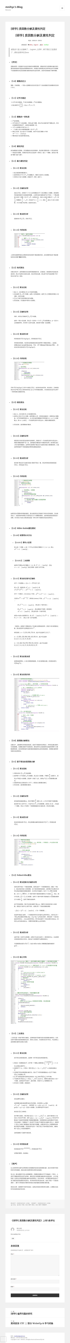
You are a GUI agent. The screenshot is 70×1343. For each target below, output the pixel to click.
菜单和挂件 (62, 10)
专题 (23, 1205)
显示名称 (13, 1279)
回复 (13, 1238)
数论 (33, 1205)
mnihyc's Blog (14, 7)
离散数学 (44, 1205)
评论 (12, 1254)
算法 (20, 1205)
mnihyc (14, 1205)
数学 (30, 1205)
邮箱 (12, 1286)
